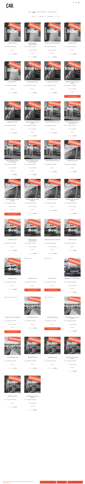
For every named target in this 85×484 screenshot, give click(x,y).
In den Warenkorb (72, 96)
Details (15, 53)
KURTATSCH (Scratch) (72, 160)
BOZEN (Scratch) (13, 43)
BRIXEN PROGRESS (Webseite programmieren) (72, 122)
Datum (33, 16)
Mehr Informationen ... (7, 482)
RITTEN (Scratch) (33, 278)
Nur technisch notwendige (48, 482)
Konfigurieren (61, 482)
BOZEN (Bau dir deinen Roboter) (52, 43)
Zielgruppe (41, 16)
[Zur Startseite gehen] (9, 5)
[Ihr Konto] (76, 2)
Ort (58, 16)
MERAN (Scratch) (12, 239)
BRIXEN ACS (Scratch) (32, 81)
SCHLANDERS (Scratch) (32, 317)
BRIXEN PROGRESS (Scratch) (52, 122)
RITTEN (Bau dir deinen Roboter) (72, 278)
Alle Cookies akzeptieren (75, 482)
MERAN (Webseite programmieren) (32, 240)
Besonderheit (50, 16)
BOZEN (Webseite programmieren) (32, 43)
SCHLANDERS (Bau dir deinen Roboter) (72, 318)
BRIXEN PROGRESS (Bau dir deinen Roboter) (12, 161)
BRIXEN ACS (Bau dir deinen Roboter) (72, 82)
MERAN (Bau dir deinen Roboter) (52, 239)
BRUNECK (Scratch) (32, 357)
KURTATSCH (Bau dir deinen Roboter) (12, 200)
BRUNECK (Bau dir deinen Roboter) (72, 358)
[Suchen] (73, 2)
